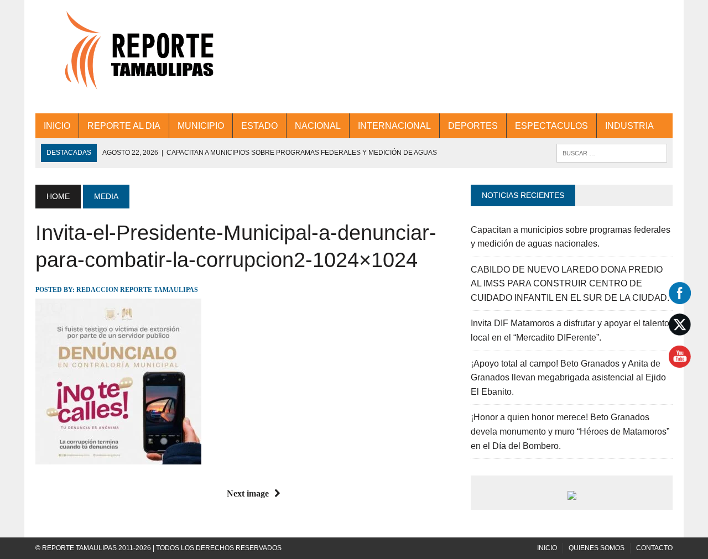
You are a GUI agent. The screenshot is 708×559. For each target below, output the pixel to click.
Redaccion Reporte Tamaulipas (137, 290)
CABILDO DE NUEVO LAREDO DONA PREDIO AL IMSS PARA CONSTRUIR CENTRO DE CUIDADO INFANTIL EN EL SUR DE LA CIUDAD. (570, 283)
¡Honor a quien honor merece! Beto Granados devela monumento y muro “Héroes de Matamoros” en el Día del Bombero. (570, 431)
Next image (248, 493)
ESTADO (259, 125)
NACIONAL (318, 125)
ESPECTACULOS (551, 125)
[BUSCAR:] (611, 152)
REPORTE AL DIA (123, 125)
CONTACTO (654, 548)
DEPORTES (473, 125)
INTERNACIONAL (394, 125)
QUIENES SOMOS (596, 548)
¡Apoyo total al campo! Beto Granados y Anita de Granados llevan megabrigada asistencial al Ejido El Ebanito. (568, 377)
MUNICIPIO (201, 125)
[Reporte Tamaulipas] (136, 56)
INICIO (57, 125)
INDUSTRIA (629, 125)
